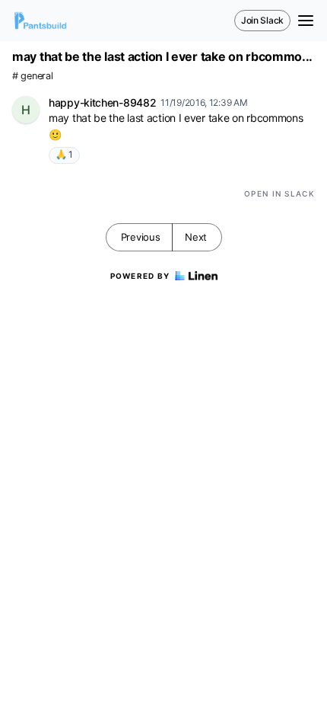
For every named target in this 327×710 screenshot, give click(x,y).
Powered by (140, 275)
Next (196, 237)
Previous (140, 237)
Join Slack (262, 20)
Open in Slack (279, 193)
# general (32, 76)
